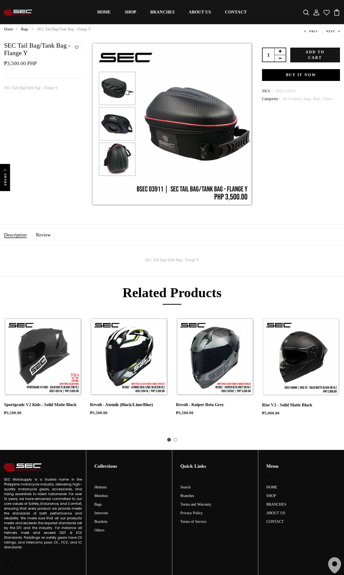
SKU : (268, 91)
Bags (25, 29)
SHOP (130, 12)
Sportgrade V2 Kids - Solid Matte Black (40, 404)
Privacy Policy (191, 513)
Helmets (100, 487)
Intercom (101, 513)
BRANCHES (162, 12)
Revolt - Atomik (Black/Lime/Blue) (121, 404)
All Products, (293, 99)
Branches (187, 496)
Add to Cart (315, 55)
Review (43, 234)
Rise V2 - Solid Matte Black (287, 405)
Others (327, 99)
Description (15, 234)
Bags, (308, 99)
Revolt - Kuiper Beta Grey (200, 404)
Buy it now (301, 75)
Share (5, 180)
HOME (104, 12)
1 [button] (170, 441)
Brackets (100, 522)
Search (185, 487)
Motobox (101, 496)
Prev (313, 31)
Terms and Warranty (195, 504)
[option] (43, 371)
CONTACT (236, 12)
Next (330, 31)
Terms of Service (193, 522)
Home (8, 29)
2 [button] (176, 441)
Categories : (271, 99)
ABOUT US (200, 12)
